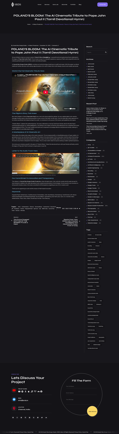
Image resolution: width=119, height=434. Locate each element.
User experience (93, 220)
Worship (22, 210)
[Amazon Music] (25, 392)
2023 (89, 144)
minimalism (90, 286)
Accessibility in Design (94, 150)
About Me (64, 4)
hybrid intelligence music (93, 275)
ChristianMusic (38, 206)
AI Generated (92, 153)
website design (96, 344)
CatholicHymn (25, 206)
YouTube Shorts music (93, 348)
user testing (101, 341)
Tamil (13, 210)
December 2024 (93, 87)
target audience (91, 337)
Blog (80, 4)
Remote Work (92, 211)
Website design (92, 223)
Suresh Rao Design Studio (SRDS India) (18, 175)
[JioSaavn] (35, 392)
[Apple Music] (29, 392)
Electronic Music (93, 191)
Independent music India (93, 278)
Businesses (91, 176)
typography (101, 337)
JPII (12, 208)
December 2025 (93, 79)
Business (90, 173)
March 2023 (91, 98)
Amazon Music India (92, 238)
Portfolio (73, 4)
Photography (92, 208)
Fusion (100, 267)
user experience (91, 341)
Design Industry (92, 182)
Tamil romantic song (92, 333)
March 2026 (91, 71)
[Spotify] (22, 392)
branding (90, 245)
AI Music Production (37, 24)
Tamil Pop (101, 326)
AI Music (89, 234)
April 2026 (91, 69)
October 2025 (92, 84)
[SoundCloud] (38, 392)
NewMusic (16, 208)
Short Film (91, 214)
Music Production (92, 289)
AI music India (98, 234)
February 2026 (92, 74)
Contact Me (102, 4)
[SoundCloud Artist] (41, 392)
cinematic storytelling (93, 256)
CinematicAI (46, 206)
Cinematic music (91, 249)
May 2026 (91, 66)
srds (40, 208)
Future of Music (91, 271)
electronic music (91, 267)
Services (47, 4)
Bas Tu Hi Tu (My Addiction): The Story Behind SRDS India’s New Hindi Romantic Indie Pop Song (97, 119)
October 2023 (92, 90)
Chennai (32, 206)
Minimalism (91, 199)
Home (39, 4)
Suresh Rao (51, 208)
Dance (102, 256)
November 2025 (93, 82)
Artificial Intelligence (94, 165)
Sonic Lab (55, 4)
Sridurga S (98, 304)
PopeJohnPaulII (29, 208)
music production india (93, 293)
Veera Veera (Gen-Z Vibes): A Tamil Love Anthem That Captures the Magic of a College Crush (96, 110)
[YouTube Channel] (14, 390)
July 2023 (91, 92)
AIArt (19, 206)
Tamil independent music (93, 322)
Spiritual (36, 208)
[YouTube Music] (32, 392)
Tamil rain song (91, 330)
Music (98, 286)
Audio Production (92, 242)
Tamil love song (91, 326)
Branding (90, 170)
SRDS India (45, 208)
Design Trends (92, 188)
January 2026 (92, 77)
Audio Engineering (93, 167)
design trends (98, 260)
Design (90, 179)
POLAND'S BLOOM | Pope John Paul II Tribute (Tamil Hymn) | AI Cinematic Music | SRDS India (40, 175)
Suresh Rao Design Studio (20, 45)
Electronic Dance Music (93, 264)
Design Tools (91, 185)
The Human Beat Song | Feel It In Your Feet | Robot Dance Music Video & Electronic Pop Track (96, 128)
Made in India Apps (93, 196)
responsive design (92, 300)
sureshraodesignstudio (93, 315)
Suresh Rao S (91, 319)
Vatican (17, 210)
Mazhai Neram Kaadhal (93, 282)
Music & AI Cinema (93, 202)
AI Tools (90, 159)
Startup (90, 217)
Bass (100, 242)
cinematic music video (93, 253)
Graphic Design (92, 194)
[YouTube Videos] (19, 392)
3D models (91, 147)
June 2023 (91, 95)
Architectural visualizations (96, 162)
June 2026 (91, 63)
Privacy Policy (46, 432)
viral (89, 344)
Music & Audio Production (96, 205)
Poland (22, 208)
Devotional (53, 206)
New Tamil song (91, 297)
